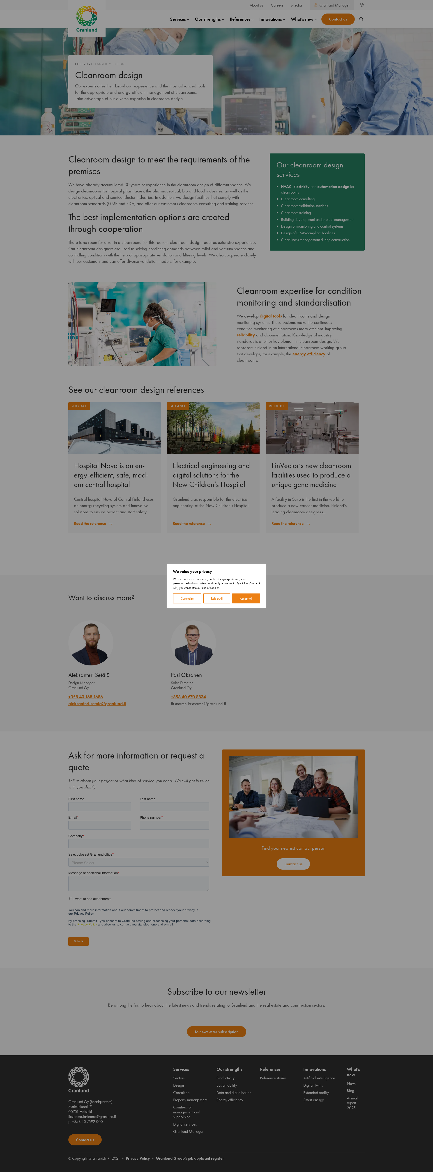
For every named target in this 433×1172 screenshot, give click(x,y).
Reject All (217, 598)
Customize (187, 598)
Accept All (246, 598)
